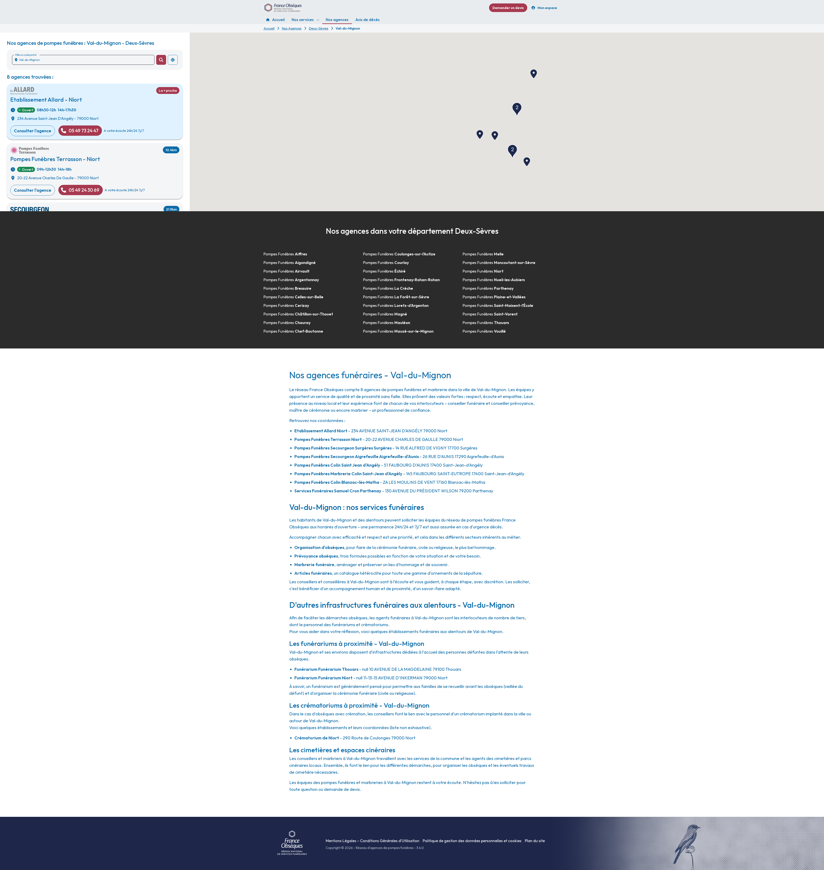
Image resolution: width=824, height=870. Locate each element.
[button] (517, 109)
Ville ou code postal (25, 54)
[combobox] (85, 60)
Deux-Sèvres (318, 28)
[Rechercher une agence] (161, 60)
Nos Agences (291, 28)
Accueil (269, 28)
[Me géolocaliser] (173, 60)
